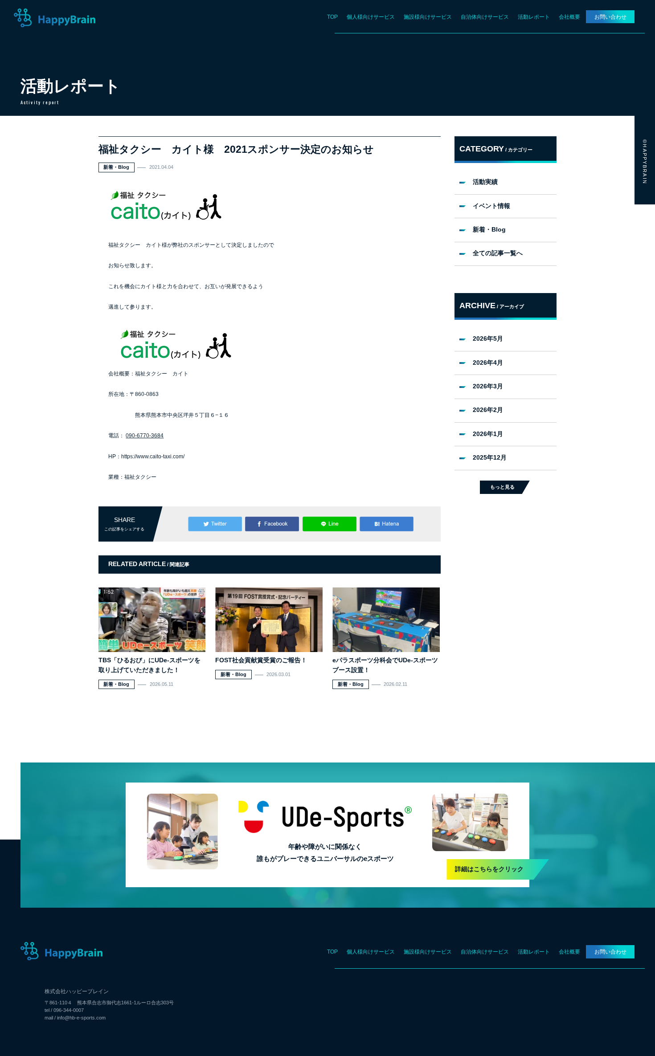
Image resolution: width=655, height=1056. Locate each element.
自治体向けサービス (485, 17)
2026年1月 (488, 434)
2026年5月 (488, 338)
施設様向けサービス (428, 17)
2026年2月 (488, 410)
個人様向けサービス (371, 17)
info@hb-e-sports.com (81, 1017)
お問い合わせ (610, 17)
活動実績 (485, 182)
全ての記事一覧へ (498, 253)
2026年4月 (488, 362)
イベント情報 (491, 206)
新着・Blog (489, 229)
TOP (332, 17)
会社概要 (569, 17)
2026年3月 (488, 386)
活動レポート (534, 17)
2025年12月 (490, 457)
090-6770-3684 (145, 435)
